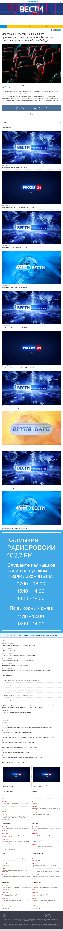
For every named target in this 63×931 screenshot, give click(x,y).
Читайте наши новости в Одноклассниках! (33, 190)
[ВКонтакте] (51, 30)
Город (7, 823)
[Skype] (59, 30)
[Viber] (55, 30)
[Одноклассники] (53, 30)
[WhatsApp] (57, 30)
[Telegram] (60, 30)
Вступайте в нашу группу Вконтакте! (33, 108)
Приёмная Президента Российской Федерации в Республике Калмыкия (31, 717)
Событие (12, 726)
